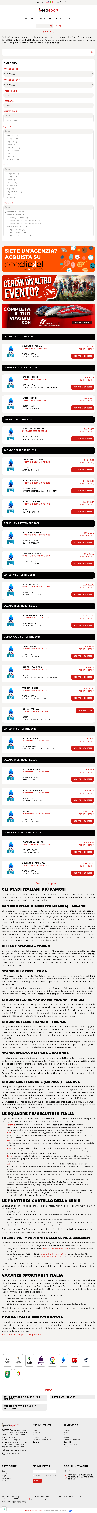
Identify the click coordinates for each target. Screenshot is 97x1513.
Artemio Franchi (16, 215)
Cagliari (12, 142)
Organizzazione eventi (72, 1439)
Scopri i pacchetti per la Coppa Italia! (21, 1335)
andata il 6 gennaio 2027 (52, 1256)
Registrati (36, 1432)
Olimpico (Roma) (16, 232)
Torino (11, 197)
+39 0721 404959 (12, 1453)
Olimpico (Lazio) (16, 230)
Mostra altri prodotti (48, 883)
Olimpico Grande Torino (19, 235)
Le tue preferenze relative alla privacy (55, 1510)
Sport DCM (68, 1442)
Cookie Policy (46, 1439)
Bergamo (13, 174)
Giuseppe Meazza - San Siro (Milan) (24, 224)
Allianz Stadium (15, 212)
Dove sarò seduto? (63, 1397)
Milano (12, 186)
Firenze (12, 183)
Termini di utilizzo (39, 1437)
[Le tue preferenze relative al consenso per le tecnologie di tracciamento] (4, 1509)
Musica (66, 1432)
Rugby (4, 1476)
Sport (66, 1435)
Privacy (36, 1439)
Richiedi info (85, 711)
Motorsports (6, 1478)
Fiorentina (13, 148)
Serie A (12, 120)
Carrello (36, 1435)
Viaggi (66, 1437)
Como (11, 145)
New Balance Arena (17, 227)
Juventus (13, 159)
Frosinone (13, 151)
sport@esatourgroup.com (16, 1450)
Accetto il (46, 1475)
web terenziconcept (40, 1499)
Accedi (35, 1430)
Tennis (4, 1473)
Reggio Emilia (14, 192)
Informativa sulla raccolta (33, 1510)
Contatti (38, 2)
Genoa (11, 153)
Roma (11, 194)
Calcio (4, 1471)
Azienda (67, 1430)
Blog (66, 1446)
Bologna (12, 139)
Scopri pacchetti (83, 356)
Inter (11, 156)
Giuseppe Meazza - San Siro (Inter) (24, 221)
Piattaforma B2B (70, 1444)
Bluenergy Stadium (17, 218)
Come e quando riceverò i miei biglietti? (22, 1398)
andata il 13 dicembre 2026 (53, 1254)
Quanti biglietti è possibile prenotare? (20, 1407)
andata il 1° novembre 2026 (55, 1249)
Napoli (11, 189)
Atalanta (12, 136)
